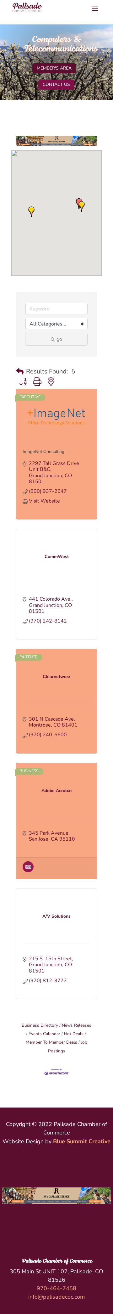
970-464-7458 (56, 1288)
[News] (28, 870)
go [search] (59, 339)
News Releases (76, 1025)
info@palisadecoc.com (56, 1297)
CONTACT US (56, 84)
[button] (31, 212)
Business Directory (40, 1025)
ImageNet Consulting (43, 451)
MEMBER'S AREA (54, 68)
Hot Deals (73, 1034)
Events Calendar (44, 1034)
